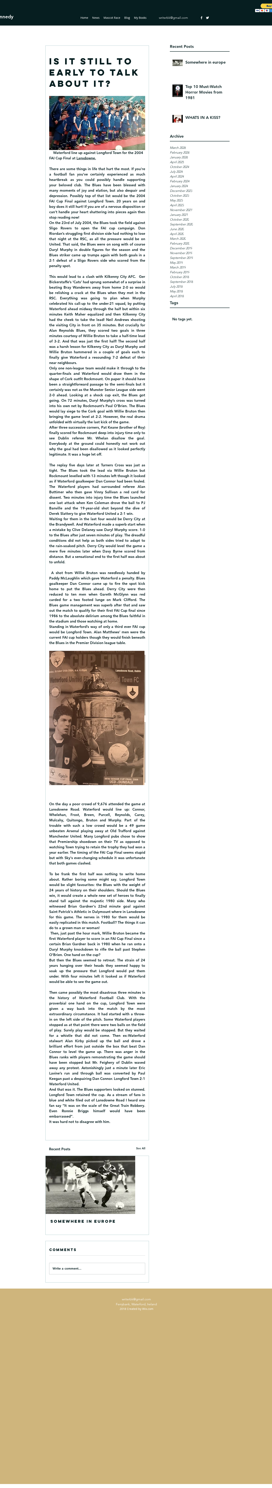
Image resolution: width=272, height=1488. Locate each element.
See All (140, 1148)
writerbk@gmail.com (173, 18)
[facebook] (202, 18)
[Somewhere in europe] (97, 1185)
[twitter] (207, 18)
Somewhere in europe (83, 1221)
